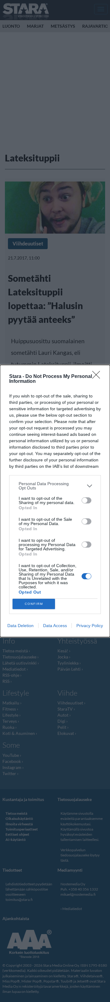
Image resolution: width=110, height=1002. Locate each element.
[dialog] (55, 501)
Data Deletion (20, 625)
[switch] (86, 500)
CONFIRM (34, 603)
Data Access (55, 625)
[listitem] (55, 486)
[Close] (98, 377)
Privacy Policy (89, 625)
